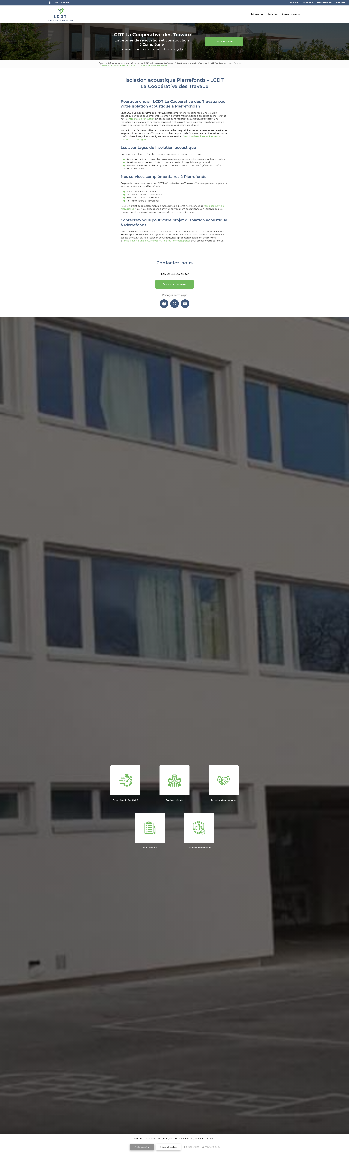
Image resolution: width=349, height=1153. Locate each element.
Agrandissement (291, 14)
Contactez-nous (224, 41)
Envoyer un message (174, 284)
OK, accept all (143, 1147)
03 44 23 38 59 (178, 274)
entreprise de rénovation (140, 119)
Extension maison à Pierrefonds (144, 197)
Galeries (306, 2)
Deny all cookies (169, 1147)
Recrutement (324, 2)
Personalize (192, 1147)
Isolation (273, 14)
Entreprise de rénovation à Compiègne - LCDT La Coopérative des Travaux (141, 63)
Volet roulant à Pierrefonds (141, 191)
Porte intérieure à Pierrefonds (143, 200)
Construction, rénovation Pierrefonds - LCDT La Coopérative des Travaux (208, 63)
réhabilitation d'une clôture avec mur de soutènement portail (156, 240)
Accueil (294, 2)
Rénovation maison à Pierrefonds (144, 194)
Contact (340, 2)
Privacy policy (212, 1147)
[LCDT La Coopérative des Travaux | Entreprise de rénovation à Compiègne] (60, 14)
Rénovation (257, 14)
